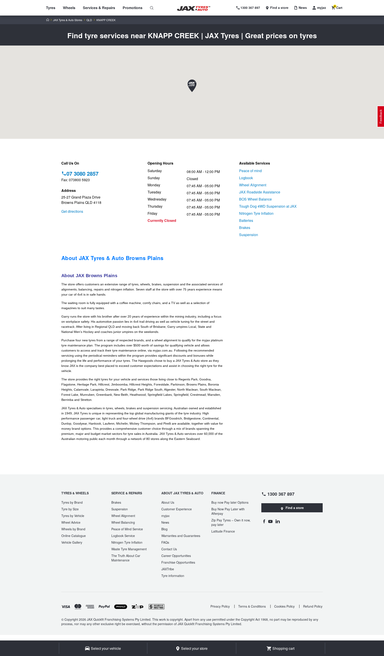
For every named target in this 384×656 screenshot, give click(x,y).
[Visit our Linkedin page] (277, 521)
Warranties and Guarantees (180, 535)
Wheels (69, 7)
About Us (167, 502)
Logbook (246, 177)
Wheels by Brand (73, 529)
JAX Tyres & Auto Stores (67, 20)
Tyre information (172, 575)
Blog (164, 529)
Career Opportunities (176, 555)
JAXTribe (167, 569)
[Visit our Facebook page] (264, 521)
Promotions (132, 7)
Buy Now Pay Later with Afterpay (228, 511)
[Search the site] (151, 8)
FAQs (165, 542)
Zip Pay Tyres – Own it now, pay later (230, 522)
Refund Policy (312, 606)
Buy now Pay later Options (229, 502)
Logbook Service (123, 535)
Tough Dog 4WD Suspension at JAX (268, 206)
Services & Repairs (99, 7)
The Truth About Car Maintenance (125, 557)
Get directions (72, 211)
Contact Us (169, 549)
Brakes (244, 227)
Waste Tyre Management (129, 549)
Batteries (246, 220)
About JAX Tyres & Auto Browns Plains (112, 258)
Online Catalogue (73, 535)
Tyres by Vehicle (72, 515)
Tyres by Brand (72, 502)
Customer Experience (176, 509)
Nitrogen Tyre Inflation (256, 213)
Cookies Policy (284, 606)
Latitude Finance (223, 531)
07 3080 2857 (82, 173)
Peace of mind (250, 170)
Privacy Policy (220, 606)
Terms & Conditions (252, 606)
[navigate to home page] (197, 8)
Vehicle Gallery (71, 542)
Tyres (50, 7)
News (165, 522)
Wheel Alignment (252, 184)
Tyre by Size (70, 509)
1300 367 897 (280, 494)
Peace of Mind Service (127, 529)
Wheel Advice (70, 522)
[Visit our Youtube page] (270, 521)
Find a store (295, 507)
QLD (89, 20)
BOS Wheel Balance (255, 199)
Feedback (380, 116)
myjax (165, 515)
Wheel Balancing (123, 522)
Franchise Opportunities (178, 562)
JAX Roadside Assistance (259, 192)
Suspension (248, 234)
